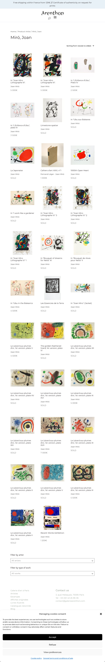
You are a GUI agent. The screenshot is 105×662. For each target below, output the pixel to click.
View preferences (53, 652)
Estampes (15, 596)
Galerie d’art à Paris (20, 590)
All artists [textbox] (16, 560)
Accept (52, 637)
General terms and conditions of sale (58, 658)
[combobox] (52, 560)
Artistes (14, 593)
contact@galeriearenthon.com (70, 601)
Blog (13, 609)
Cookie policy (36, 658)
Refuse (52, 644)
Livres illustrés (17, 602)
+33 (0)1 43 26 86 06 (69, 598)
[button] (101, 614)
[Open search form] (49, 18)
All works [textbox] (16, 573)
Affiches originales (19, 599)
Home (13, 32)
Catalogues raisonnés (21, 606)
